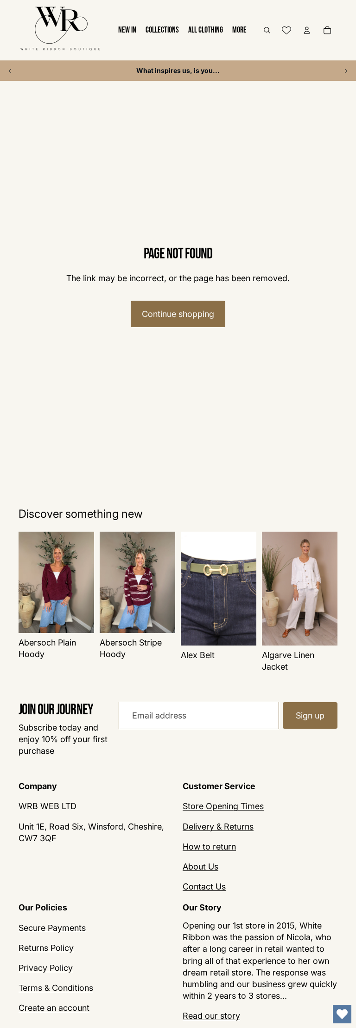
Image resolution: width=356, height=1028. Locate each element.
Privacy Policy (46, 967)
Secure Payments (52, 927)
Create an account (54, 1008)
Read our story (211, 1016)
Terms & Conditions (56, 988)
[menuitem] (239, 30)
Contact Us (204, 886)
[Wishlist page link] (286, 30)
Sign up (310, 715)
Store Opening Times (223, 806)
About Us (200, 866)
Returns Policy (46, 947)
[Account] (307, 30)
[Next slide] (346, 70)
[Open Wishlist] (342, 1014)
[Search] (267, 30)
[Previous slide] (10, 70)
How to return (209, 846)
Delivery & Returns (218, 826)
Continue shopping (178, 314)
